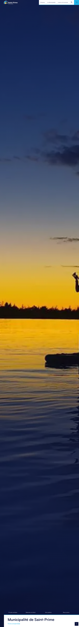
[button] (42, 2)
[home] (11, 2)
